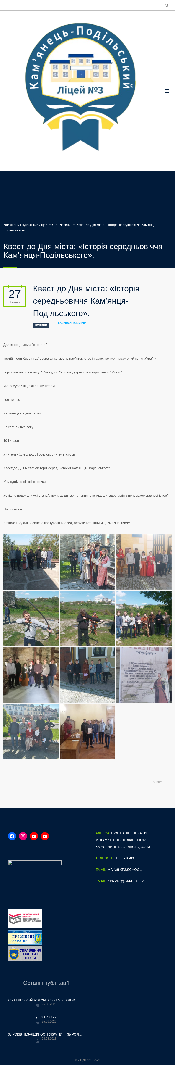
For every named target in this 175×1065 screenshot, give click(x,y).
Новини (41, 325)
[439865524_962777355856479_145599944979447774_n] (31, 562)
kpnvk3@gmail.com (126, 881)
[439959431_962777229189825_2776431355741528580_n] (31, 618)
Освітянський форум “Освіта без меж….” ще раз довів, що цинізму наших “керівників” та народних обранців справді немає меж (46, 1000)
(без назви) (46, 1017)
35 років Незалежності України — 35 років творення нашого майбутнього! (46, 1034)
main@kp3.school (125, 870)
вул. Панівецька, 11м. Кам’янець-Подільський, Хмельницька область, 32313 (122, 840)
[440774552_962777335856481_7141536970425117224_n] (87, 731)
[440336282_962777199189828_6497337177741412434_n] (144, 675)
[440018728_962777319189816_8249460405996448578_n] (31, 675)
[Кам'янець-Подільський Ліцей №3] (81, 91)
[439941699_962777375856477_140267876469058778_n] (144, 562)
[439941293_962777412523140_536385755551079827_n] (87, 562)
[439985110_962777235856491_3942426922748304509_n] (87, 618)
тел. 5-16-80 (124, 858)
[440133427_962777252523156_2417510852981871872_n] (87, 675)
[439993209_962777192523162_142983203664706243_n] (144, 618)
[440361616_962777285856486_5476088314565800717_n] (31, 731)
